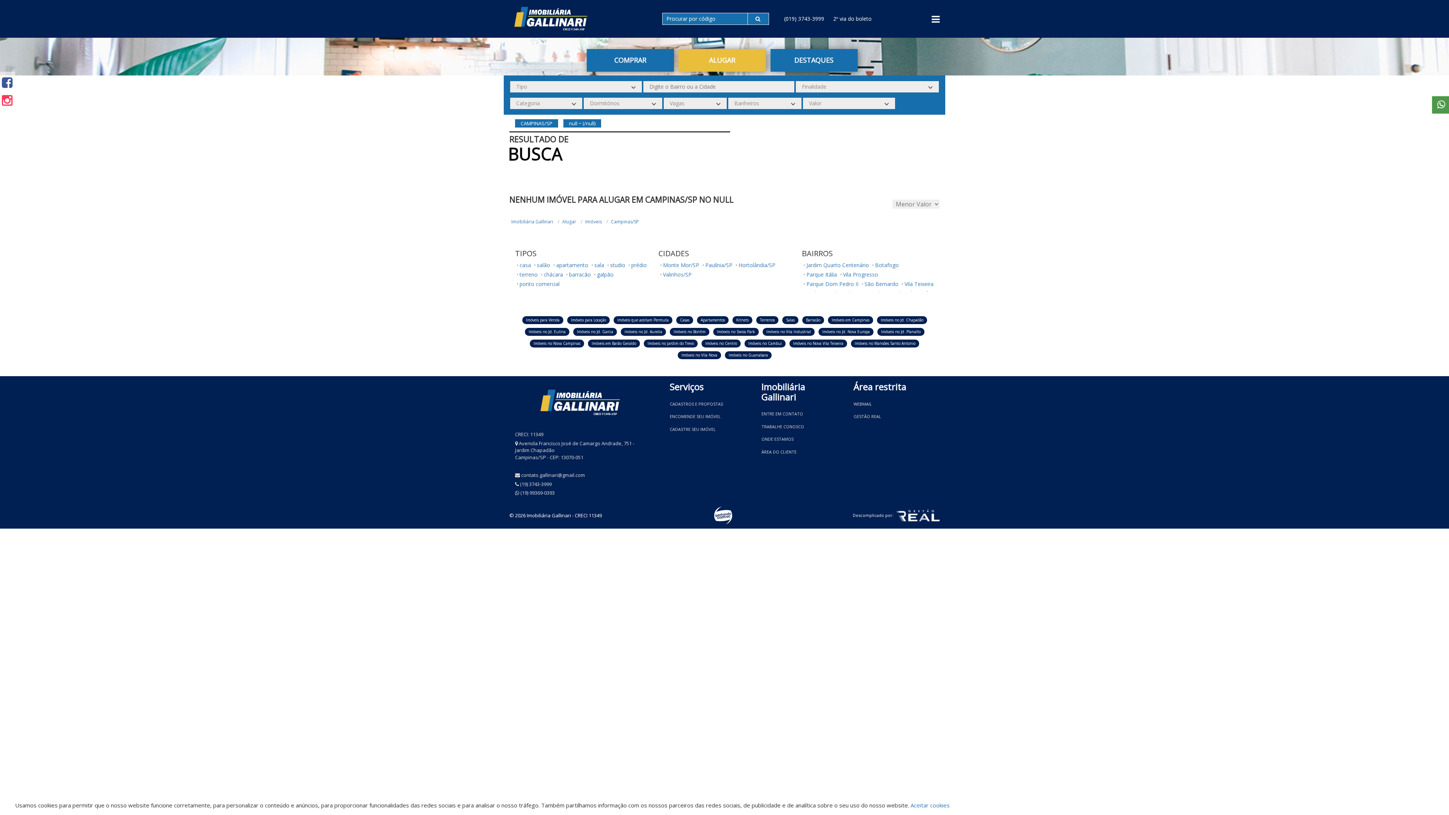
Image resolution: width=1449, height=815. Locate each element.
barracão (580, 274)
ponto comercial (540, 284)
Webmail (863, 404)
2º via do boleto (852, 18)
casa (525, 265)
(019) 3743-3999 (804, 18)
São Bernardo (881, 284)
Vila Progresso (860, 274)
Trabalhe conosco (782, 426)
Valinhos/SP (677, 274)
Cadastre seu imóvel (693, 429)
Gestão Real (867, 416)
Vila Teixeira (919, 284)
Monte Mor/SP (681, 265)
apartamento (572, 265)
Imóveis (593, 221)
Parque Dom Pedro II (832, 284)
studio (617, 265)
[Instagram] (7, 100)
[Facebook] (7, 82)
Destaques (814, 60)
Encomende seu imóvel (695, 416)
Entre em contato (782, 414)
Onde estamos (777, 439)
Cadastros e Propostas (696, 404)
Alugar (569, 221)
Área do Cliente (779, 452)
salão (543, 265)
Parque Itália (821, 274)
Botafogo (887, 265)
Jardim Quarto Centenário (837, 265)
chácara (553, 274)
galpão (605, 274)
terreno (529, 274)
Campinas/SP (625, 221)
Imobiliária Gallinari (532, 221)
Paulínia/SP (718, 265)
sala (599, 265)
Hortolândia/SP (756, 265)
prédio (639, 265)
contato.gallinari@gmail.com (553, 475)
